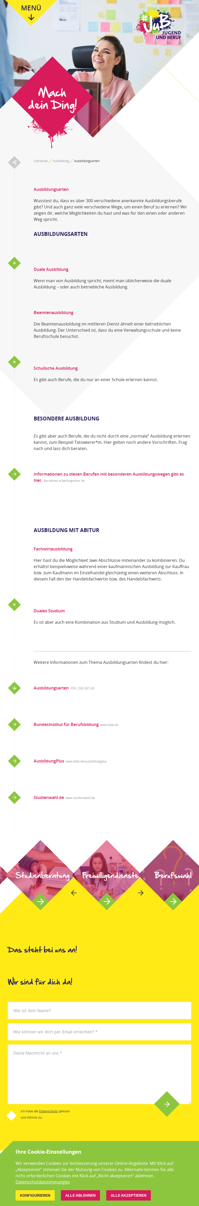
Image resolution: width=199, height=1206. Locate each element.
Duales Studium (49, 611)
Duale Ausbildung (51, 269)
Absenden (167, 1104)
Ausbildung (61, 161)
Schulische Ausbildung (56, 368)
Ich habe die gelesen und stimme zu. (45, 1114)
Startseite (41, 161)
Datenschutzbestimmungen (43, 1182)
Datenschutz (48, 1111)
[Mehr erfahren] (40, 875)
